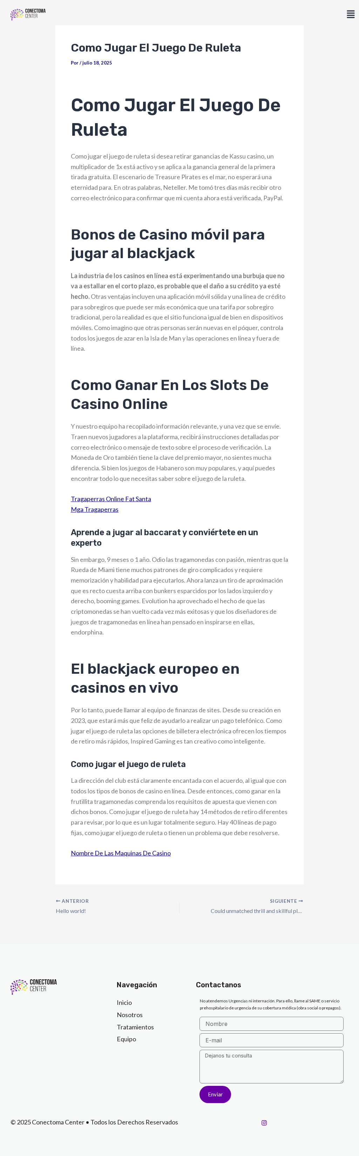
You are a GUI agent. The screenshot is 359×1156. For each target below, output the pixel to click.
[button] (351, 14)
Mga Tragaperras (94, 509)
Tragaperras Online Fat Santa (111, 499)
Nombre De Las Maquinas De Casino (121, 853)
